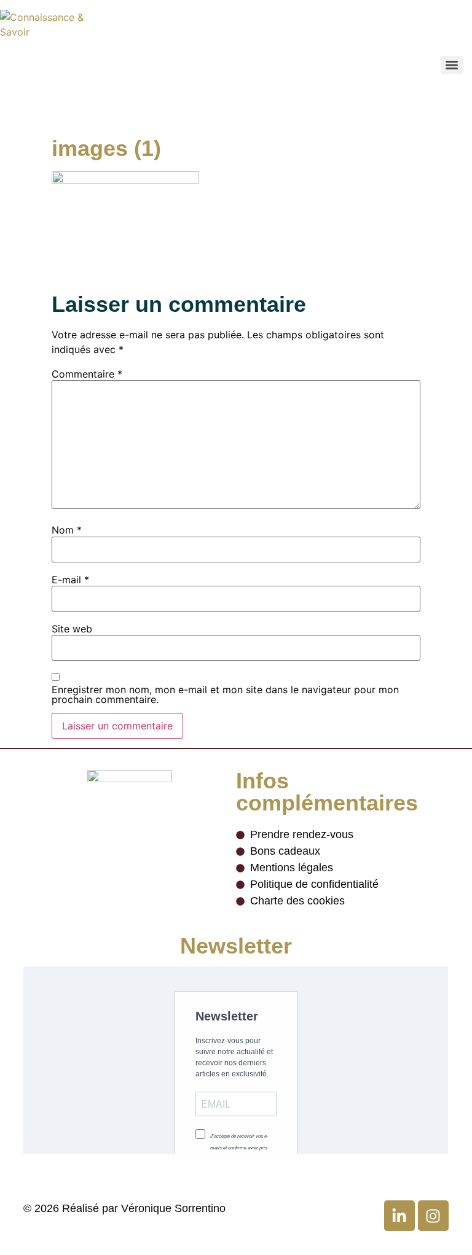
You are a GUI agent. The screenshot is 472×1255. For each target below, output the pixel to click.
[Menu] (452, 65)
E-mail (70, 580)
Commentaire (87, 374)
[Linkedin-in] (399, 1215)
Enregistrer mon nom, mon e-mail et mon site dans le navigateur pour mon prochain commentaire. (225, 694)
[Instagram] (433, 1215)
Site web (72, 629)
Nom (67, 530)
